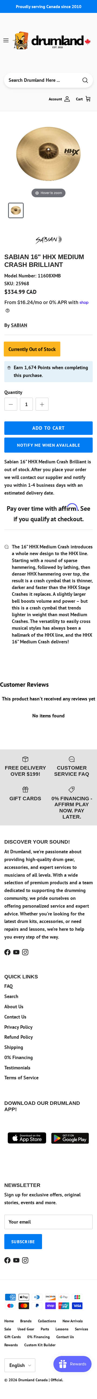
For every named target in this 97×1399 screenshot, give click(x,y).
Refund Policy (18, 1037)
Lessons (62, 1329)
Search (11, 996)
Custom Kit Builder (40, 1344)
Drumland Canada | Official (40, 1379)
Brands (26, 1321)
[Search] (85, 80)
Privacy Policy (18, 1027)
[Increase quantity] (42, 404)
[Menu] (6, 40)
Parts (45, 1329)
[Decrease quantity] (10, 404)
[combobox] (41, 80)
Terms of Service (21, 1077)
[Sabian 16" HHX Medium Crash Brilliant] (16, 210)
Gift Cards (12, 1336)
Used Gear (26, 1329)
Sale (7, 1329)
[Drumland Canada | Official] (52, 40)
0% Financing (18, 1057)
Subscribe (23, 1241)
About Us (13, 1006)
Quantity (13, 392)
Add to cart (48, 428)
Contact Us (15, 1017)
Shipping (13, 1047)
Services (81, 1329)
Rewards (11, 1344)
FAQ (8, 986)
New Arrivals (73, 1321)
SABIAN (19, 325)
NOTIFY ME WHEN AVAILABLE (48, 445)
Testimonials (17, 1068)
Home (9, 1321)
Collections (47, 1321)
